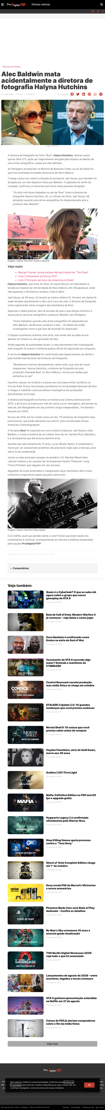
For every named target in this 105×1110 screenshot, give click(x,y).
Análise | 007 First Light (61, 772)
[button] (101, 4)
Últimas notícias (41, 4)
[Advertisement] (52, 38)
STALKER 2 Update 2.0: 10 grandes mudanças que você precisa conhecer (70, 706)
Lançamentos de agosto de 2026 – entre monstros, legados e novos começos (71, 977)
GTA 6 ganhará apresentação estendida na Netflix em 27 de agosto (71, 1000)
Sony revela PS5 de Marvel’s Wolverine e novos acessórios (71, 887)
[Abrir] (2, 4)
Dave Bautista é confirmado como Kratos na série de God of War (67, 639)
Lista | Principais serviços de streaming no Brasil (46, 280)
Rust (52, 554)
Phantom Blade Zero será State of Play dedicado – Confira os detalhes (70, 909)
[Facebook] (93, 11)
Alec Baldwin (14, 554)
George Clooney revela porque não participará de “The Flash (53, 272)
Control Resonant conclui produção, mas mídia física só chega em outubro (70, 684)
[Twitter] (98, 11)
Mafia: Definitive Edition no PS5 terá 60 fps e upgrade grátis (71, 797)
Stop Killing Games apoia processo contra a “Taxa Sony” (68, 842)
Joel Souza (43, 554)
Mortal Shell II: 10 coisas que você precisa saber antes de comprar (67, 729)
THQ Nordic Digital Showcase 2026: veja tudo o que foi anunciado (69, 954)
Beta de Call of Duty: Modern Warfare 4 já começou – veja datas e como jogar (71, 616)
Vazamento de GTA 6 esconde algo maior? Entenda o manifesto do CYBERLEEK (68, 663)
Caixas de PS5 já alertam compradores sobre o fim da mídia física (70, 1022)
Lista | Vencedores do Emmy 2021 (37, 276)
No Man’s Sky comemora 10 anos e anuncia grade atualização (68, 932)
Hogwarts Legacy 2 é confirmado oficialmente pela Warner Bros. (67, 819)
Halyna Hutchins (29, 554)
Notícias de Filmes (11, 66)
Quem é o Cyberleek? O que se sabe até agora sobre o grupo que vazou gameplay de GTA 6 (71, 595)
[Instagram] (103, 11)
